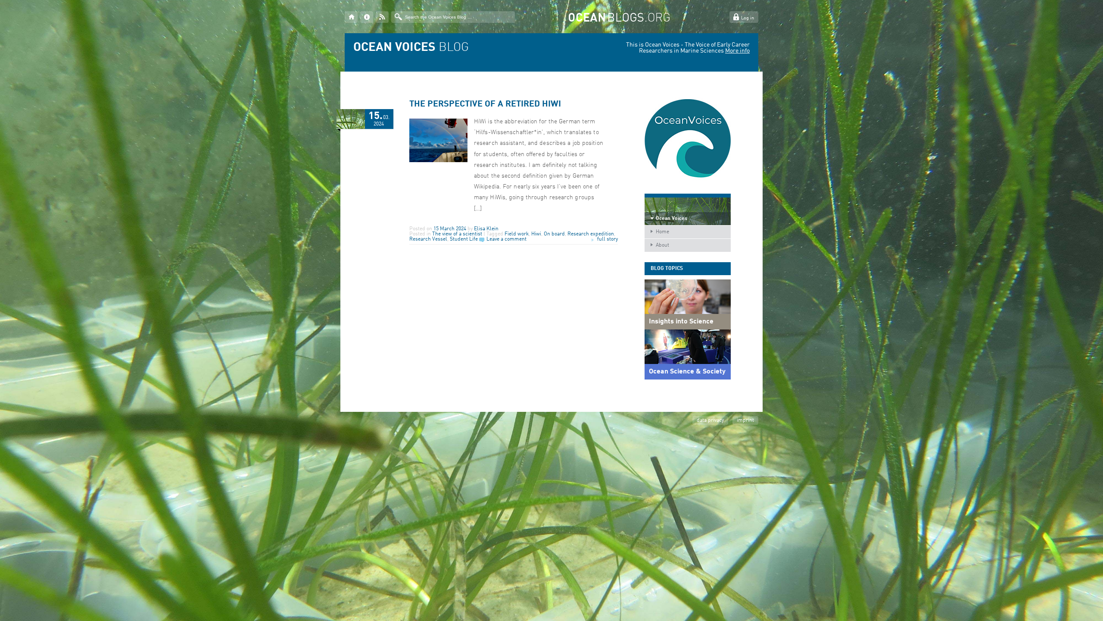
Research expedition (590, 234)
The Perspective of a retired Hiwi (485, 104)
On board (554, 234)
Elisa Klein (486, 229)
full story (607, 239)
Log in (747, 18)
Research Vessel (428, 239)
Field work (517, 234)
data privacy (710, 420)
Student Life (464, 239)
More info (737, 51)
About (662, 245)
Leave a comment (506, 239)
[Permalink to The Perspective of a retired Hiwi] (438, 161)
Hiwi (536, 234)
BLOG (411, 48)
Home (662, 232)
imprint (745, 420)
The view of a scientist (457, 234)
